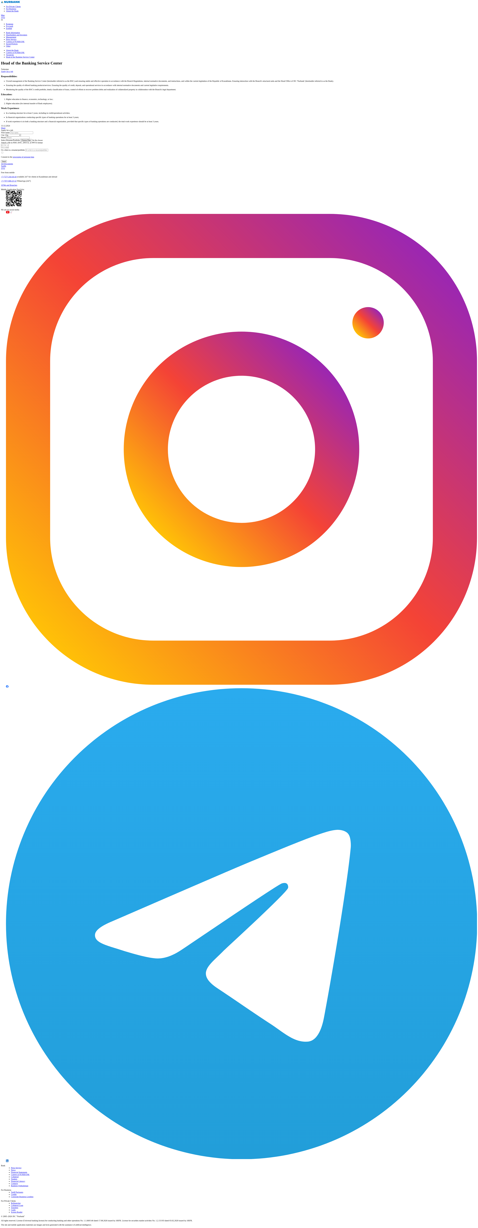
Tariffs (3, 166)
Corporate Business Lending (22, 1197)
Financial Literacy (18, 1181)
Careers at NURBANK (15, 42)
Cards (13, 1210)
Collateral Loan (17, 1205)
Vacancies (10, 55)
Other (8, 46)
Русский (9, 26)
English (9, 28)
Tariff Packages (17, 1192)
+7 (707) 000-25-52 (9, 181)
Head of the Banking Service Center (20, 57)
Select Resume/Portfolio (10, 140)
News (13, 1170)
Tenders (14, 1179)
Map (3, 15)
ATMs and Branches (9, 185)
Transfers (14, 1208)
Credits (14, 1194)
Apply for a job (7, 71)
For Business (11, 9)
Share (3, 128)
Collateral (15, 1177)
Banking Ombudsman (19, 1186)
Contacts (14, 1183)
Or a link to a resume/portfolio (13, 150)
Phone (3, 137)
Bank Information (13, 33)
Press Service (11, 39)
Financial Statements (19, 1172)
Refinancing (16, 1203)
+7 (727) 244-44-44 (9, 177)
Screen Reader (16, 1212)
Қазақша (9, 24)
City (2, 135)
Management (11, 37)
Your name (5, 133)
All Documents (7, 164)
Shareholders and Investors (16, 35)
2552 (3, 17)
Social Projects (12, 44)
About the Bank (12, 11)
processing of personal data (23, 157)
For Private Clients (13, 6)
